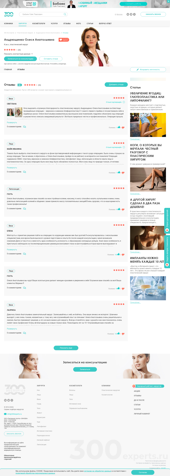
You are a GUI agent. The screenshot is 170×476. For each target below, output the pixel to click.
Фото (78, 24)
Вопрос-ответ (105, 24)
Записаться (85, 369)
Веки (39, 399)
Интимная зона (75, 404)
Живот (39, 413)
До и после (139, 400)
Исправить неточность (150, 69)
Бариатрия (41, 417)
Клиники (8, 24)
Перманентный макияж (78, 408)
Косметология (107, 395)
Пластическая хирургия (111, 390)
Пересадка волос (43, 435)
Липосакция (41, 444)
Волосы (72, 390)
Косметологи (38, 24)
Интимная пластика (44, 431)
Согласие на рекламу (159, 465)
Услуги (54, 24)
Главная (8, 69)
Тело (38, 408)
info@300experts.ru (14, 414)
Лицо (39, 395)
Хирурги (22, 24)
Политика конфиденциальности (155, 461)
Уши (38, 422)
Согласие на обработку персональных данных (151, 463)
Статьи (90, 24)
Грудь (39, 404)
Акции (137, 391)
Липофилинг (41, 426)
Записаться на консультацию (20, 59)
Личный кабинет (142, 414)
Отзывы (66, 24)
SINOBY (163, 468)
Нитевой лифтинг (43, 440)
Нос (38, 390)
